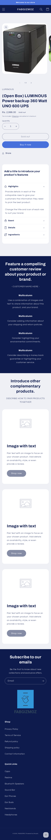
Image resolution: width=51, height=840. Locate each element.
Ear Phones (10, 796)
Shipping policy (12, 748)
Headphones (11, 815)
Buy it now (25, 145)
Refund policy (11, 741)
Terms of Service (13, 735)
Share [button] (8, 153)
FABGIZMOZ (22, 833)
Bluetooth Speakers (14, 784)
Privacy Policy (11, 729)
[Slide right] (31, 82)
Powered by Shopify (32, 833)
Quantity (6, 121)
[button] (3, 9)
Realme (8, 778)
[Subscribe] (43, 681)
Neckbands (10, 808)
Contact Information (15, 754)
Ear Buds (9, 802)
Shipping (15, 116)
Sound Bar (10, 790)
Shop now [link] (16, 473)
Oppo (7, 771)
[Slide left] (19, 82)
